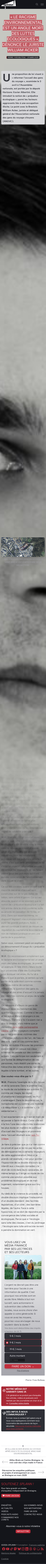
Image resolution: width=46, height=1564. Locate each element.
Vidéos (4, 1511)
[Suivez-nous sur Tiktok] (11, 1549)
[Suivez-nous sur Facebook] (3, 1549)
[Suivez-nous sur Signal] (38, 1549)
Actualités (7, 1508)
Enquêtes (6, 1505)
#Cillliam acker (13, 1449)
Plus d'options (23, 1370)
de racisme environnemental (28, 378)
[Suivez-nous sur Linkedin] (26, 1549)
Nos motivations (33, 1508)
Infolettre (23, 1531)
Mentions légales (8, 1553)
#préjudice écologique (17, 1451)
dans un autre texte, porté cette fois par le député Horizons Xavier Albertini (23, 179)
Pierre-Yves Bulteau (35, 1380)
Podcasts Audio (9, 1514)
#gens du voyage (31, 1449)
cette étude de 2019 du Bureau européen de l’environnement (21, 481)
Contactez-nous (33, 1514)
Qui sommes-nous (33, 1505)
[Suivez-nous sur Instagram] (23, 1549)
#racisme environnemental (27, 1452)
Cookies (5, 1559)
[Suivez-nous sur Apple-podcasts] (34, 1549)
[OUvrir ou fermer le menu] (42, 4)
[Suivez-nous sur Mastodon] (15, 1549)
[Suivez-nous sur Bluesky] (19, 1549)
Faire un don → (23, 1366)
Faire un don (12, 1495)
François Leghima (37, 1545)
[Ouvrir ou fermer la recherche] (37, 4)
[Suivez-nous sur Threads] (30, 1549)
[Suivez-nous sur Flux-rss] (42, 1549)
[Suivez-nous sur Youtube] (7, 1549)
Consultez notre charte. (19, 1403)
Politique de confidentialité (30, 1553)
